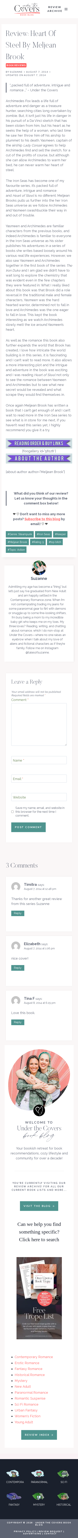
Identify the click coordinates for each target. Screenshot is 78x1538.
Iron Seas (43, 534)
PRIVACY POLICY (25, 1531)
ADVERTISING (32, 1533)
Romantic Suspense (30, 1398)
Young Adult (24, 1422)
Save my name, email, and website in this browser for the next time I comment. (40, 811)
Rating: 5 (38, 542)
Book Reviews (16, 65)
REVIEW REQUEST (50, 1531)
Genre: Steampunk (20, 534)
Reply (17, 913)
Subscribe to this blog (42, 519)
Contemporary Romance (34, 1357)
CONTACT (50, 1533)
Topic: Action (16, 549)
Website (19, 797)
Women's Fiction (27, 1416)
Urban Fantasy (26, 1410)
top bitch (55, 542)
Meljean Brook (17, 542)
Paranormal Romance (31, 1392)
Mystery (21, 1381)
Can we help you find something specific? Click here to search (39, 1231)
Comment (20, 700)
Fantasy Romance (28, 1369)
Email (18, 779)
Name (18, 760)
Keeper (60, 534)
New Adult (23, 1386)
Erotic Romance (27, 1363)
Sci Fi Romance (26, 1404)
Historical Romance (30, 1375)
